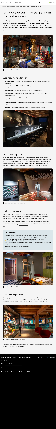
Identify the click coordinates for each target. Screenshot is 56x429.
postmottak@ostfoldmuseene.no (13, 365)
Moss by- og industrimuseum (8, 6)
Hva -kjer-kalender (23, 225)
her (46, 237)
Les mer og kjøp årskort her (19, 244)
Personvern (4, 367)
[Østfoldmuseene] (49, 2)
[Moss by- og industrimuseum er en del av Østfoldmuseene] (46, 357)
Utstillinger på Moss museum (22, 6)
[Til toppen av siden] (53, 426)
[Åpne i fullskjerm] (51, 37)
